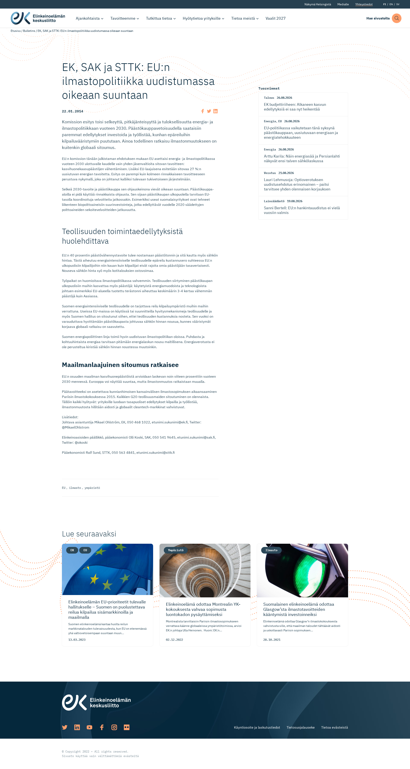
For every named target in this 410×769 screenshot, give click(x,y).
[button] (396, 18)
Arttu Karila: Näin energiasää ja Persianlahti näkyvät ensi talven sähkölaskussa (302, 158)
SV (397, 4)
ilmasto (75, 488)
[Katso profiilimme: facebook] (102, 727)
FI (384, 4)
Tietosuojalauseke (301, 727)
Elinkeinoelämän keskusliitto (38, 18)
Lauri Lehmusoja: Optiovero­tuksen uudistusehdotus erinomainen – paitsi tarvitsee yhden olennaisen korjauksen (297, 184)
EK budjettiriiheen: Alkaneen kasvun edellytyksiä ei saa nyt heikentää (295, 107)
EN (391, 4)
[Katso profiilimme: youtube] (89, 727)
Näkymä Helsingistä (318, 4)
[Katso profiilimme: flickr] (127, 727)
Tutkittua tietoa (159, 18)
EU (63, 488)
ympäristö (92, 488)
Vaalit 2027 (276, 18)
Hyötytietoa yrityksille (202, 18)
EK (72, 550)
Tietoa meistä (243, 18)
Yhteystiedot (364, 4)
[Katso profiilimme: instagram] (114, 727)
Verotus (270, 173)
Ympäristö (175, 550)
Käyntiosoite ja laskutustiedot (257, 727)
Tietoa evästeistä (334, 727)
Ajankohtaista (88, 18)
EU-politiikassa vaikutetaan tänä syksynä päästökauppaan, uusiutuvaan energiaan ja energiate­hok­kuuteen (301, 132)
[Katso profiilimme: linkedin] (77, 727)
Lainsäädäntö (274, 201)
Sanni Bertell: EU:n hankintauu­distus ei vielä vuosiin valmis (302, 210)
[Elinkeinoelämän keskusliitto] (96, 702)
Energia (270, 121)
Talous (269, 98)
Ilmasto (271, 550)
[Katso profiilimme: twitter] (65, 727)
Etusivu (16, 31)
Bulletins (29, 31)
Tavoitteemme (122, 18)
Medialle (343, 4)
